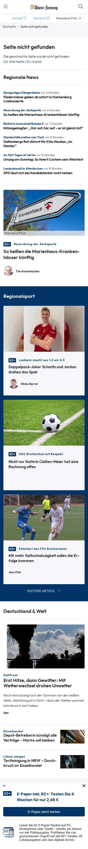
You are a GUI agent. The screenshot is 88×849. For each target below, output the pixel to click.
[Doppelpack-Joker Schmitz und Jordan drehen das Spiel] (44, 328)
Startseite (9, 27)
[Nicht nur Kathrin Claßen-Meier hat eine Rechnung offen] (44, 422)
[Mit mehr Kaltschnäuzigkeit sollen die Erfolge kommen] (44, 517)
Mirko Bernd (29, 384)
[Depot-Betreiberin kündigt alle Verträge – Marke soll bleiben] (72, 736)
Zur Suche (33, 61)
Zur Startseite (13, 61)
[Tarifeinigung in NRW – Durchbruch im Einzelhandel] (72, 761)
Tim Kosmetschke (28, 271)
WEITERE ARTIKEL (41, 591)
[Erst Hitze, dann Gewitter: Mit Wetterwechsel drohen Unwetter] (46, 646)
